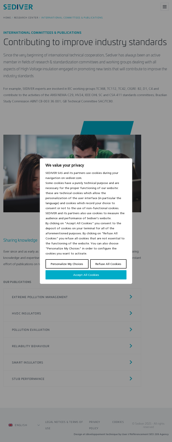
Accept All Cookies (86, 274)
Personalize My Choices (67, 264)
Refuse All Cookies (108, 264)
